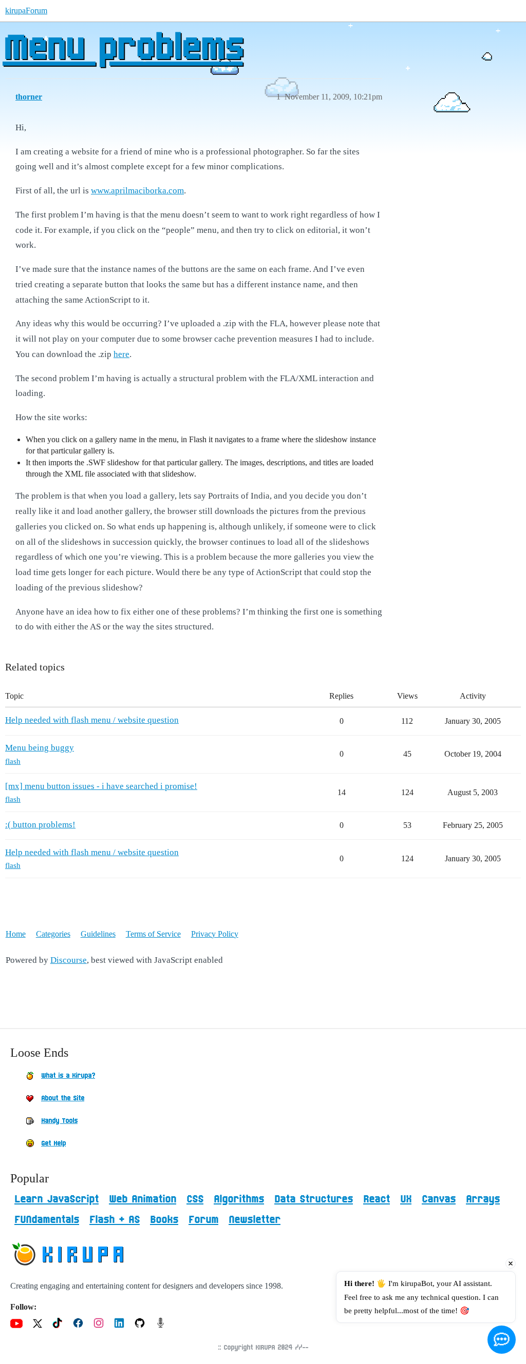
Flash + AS (114, 1220)
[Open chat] (501, 1340)
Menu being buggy (39, 748)
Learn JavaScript (56, 1199)
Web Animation (142, 1199)
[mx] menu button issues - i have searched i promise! (101, 786)
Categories (53, 934)
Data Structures (313, 1199)
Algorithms (239, 1199)
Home (16, 934)
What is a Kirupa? (68, 1076)
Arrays (483, 1199)
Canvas (439, 1199)
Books (164, 1220)
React (376, 1199)
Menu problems (123, 49)
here (121, 354)
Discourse (68, 960)
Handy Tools (59, 1121)
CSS (194, 1199)
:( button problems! (40, 824)
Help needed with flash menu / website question (92, 720)
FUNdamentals (46, 1220)
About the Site (62, 1098)
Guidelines (98, 934)
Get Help (53, 1143)
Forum (203, 1220)
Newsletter (254, 1220)
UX (405, 1199)
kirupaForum (26, 10)
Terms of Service (153, 934)
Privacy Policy (214, 934)
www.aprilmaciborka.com (137, 190)
